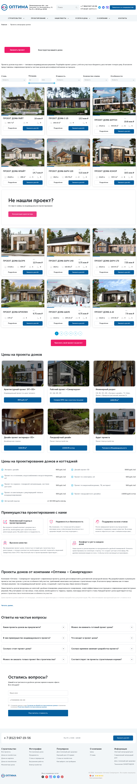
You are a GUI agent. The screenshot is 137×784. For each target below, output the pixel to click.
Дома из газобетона (8, 755)
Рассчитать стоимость (38, 713)
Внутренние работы (36, 761)
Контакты (122, 18)
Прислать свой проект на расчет (68, 343)
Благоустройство (35, 765)
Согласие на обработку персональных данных (42, 705)
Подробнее (12, 128)
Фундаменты (34, 755)
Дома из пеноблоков (8, 761)
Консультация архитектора (22, 214)
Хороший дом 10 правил (65, 755)
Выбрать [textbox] (6, 80)
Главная (4, 25)
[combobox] (13, 80)
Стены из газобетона (64, 758)
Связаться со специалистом (122, 7)
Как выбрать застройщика (66, 761)
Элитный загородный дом (123, 752)
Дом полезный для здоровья (67, 752)
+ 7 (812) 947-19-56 (89, 6)
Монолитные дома (8, 765)
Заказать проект (17, 50)
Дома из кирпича (7, 758)
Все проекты (5, 752)
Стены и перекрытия (36, 758)
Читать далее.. (7, 605)
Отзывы (92, 755)
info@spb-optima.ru (89, 9)
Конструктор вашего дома (50, 50)
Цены (92, 752)
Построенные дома (36, 752)
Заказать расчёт (33, 128)
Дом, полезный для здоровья (124, 761)
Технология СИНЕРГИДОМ (124, 764)
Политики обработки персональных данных (32, 707)
